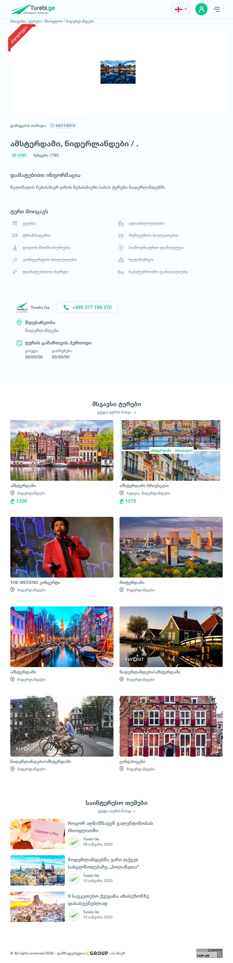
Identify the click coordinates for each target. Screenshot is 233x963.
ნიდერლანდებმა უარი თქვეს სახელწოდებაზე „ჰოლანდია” (103, 863)
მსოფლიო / (55, 21)
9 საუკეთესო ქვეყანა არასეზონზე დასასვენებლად (108, 899)
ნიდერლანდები (80, 21)
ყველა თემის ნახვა (114, 811)
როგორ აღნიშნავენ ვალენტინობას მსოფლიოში (110, 826)
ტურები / (36, 21)
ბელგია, (133, 493)
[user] (201, 9)
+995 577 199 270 (92, 307)
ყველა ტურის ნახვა (114, 412)
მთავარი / (19, 21)
